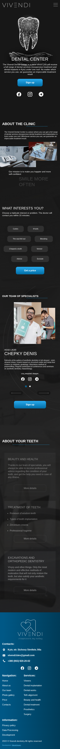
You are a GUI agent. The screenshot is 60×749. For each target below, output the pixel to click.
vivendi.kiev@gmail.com (21, 655)
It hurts (35, 229)
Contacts (6, 704)
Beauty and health (32, 700)
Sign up (30, 82)
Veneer (39, 249)
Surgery (27, 714)
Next (44, 393)
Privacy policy (9, 725)
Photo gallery (8, 695)
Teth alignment (30, 695)
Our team (6, 690)
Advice (19, 259)
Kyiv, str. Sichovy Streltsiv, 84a (24, 649)
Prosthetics (29, 709)
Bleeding (43, 239)
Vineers (27, 680)
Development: (11, 745)
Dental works (30, 690)
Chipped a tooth (15, 249)
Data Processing (10, 730)
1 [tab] (26, 386)
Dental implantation (33, 685)
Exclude (40, 259)
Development (8, 735)
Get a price (30, 270)
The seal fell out (19, 239)
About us (6, 685)
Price (4, 700)
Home (5, 680)
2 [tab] (30, 386)
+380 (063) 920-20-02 (19, 661)
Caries (15, 229)
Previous (16, 393)
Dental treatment (31, 704)
